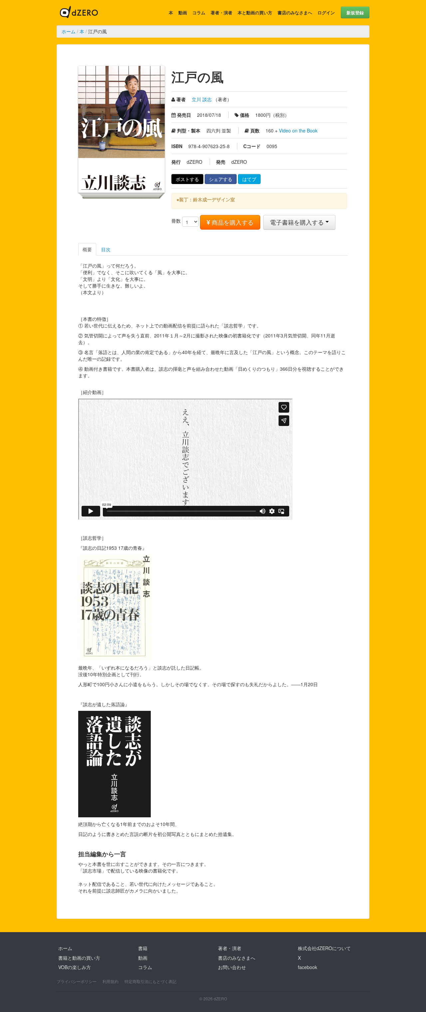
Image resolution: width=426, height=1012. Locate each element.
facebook (307, 967)
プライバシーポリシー (77, 981)
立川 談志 (202, 99)
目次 (105, 249)
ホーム (69, 31)
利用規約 (110, 981)
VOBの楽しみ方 (74, 967)
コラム (198, 12)
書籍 (142, 948)
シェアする (220, 179)
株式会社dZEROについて (324, 948)
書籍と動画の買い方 (79, 957)
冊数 (176, 220)
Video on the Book (298, 130)
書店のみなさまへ (295, 12)
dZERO (79, 12)
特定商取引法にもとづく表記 (150, 981)
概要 (87, 249)
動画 (182, 12)
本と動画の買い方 (255, 12)
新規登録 (355, 12)
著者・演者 (221, 12)
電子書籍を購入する (297, 222)
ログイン (326, 12)
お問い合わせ (232, 967)
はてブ (249, 179)
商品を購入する (232, 222)
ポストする (187, 179)
